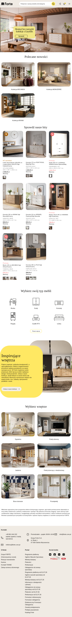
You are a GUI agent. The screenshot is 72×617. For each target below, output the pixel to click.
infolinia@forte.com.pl (13, 545)
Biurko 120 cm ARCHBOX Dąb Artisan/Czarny (12, 266)
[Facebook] (55, 554)
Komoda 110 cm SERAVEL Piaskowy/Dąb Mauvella (34, 215)
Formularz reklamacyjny (33, 597)
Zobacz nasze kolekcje (10, 389)
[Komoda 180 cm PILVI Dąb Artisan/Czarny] (36, 246)
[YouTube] (50, 554)
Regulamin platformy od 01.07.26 (36, 572)
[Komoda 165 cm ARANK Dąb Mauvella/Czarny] (13, 196)
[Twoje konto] (69, 4)
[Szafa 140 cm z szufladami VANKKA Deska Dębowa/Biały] (59, 144)
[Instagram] (64, 554)
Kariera (3, 562)
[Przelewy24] (58, 558)
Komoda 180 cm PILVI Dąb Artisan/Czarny (34, 265)
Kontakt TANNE (6, 565)
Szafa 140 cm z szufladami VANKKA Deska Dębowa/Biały (57, 163)
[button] (4, 177)
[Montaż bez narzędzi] (36, 30)
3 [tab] (34, 49)
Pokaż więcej (36, 331)
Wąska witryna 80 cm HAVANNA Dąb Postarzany (58, 215)
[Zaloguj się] (60, 4)
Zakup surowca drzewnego (10, 567)
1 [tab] (31, 49)
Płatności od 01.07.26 (32, 592)
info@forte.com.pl (65, 534)
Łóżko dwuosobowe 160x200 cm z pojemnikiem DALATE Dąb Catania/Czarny (12, 164)
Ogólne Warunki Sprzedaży (34, 557)
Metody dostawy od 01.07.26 (34, 580)
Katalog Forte (29, 612)
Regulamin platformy (32, 554)
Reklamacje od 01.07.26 (33, 594)
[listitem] (18, 76)
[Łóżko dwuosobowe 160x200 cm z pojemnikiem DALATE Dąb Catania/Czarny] (13, 144)
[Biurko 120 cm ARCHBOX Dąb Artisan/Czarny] (13, 246)
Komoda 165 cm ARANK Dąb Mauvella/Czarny (11, 215)
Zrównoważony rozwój (8, 557)
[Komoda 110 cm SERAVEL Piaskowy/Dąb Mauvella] (36, 196)
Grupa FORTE (6, 554)
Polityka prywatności (32, 610)
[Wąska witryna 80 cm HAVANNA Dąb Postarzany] (59, 196)
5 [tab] (37, 49)
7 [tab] (40, 49)
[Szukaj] (53, 4)
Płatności (28, 562)
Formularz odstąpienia (32, 600)
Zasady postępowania (32, 607)
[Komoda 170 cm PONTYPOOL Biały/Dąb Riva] (36, 144)
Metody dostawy (30, 559)
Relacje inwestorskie (8, 559)
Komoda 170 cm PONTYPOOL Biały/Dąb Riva (35, 163)
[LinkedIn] (59, 554)
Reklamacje (29, 565)
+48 (11, 534)
